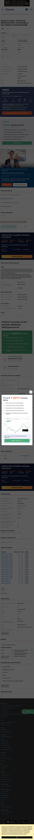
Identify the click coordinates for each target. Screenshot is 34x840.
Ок (17, 837)
